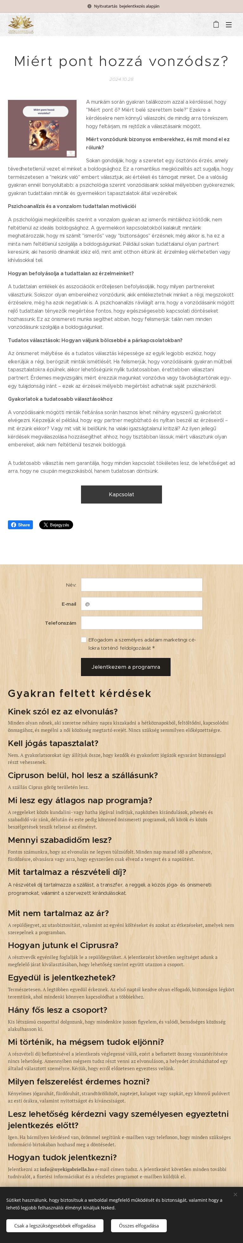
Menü (228, 24)
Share (24, 524)
